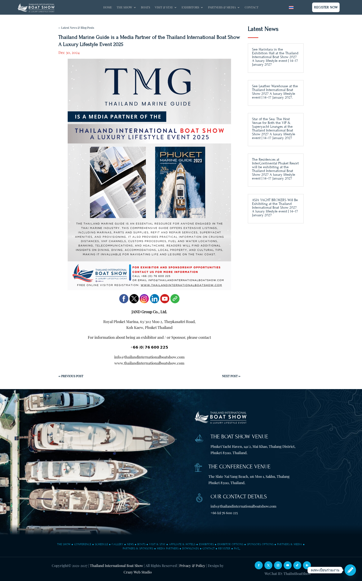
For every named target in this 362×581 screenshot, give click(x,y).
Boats (145, 7)
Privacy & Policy (192, 565)
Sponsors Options (260, 544)
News (130, 544)
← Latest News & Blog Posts (76, 28)
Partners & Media (289, 544)
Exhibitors (206, 544)
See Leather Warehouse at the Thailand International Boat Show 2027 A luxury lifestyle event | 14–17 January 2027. (275, 92)
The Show (64, 544)
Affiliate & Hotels (182, 544)
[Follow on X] (268, 565)
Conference (82, 544)
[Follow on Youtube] (288, 565)
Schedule (101, 544)
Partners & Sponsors (138, 548)
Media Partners (168, 548)
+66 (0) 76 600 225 (224, 512)
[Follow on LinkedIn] (307, 565)
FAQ (236, 548)
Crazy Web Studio (138, 572)
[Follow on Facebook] (259, 565)
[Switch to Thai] (291, 7)
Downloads (190, 548)
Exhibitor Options (230, 544)
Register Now (326, 7)
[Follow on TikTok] (297, 565)
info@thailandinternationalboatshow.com (243, 506)
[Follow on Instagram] (278, 565)
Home (107, 7)
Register (224, 548)
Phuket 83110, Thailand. (226, 482)
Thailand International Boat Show (116, 565)
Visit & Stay (157, 544)
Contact (252, 7)
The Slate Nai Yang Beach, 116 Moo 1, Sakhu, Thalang (249, 476)
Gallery (117, 544)
